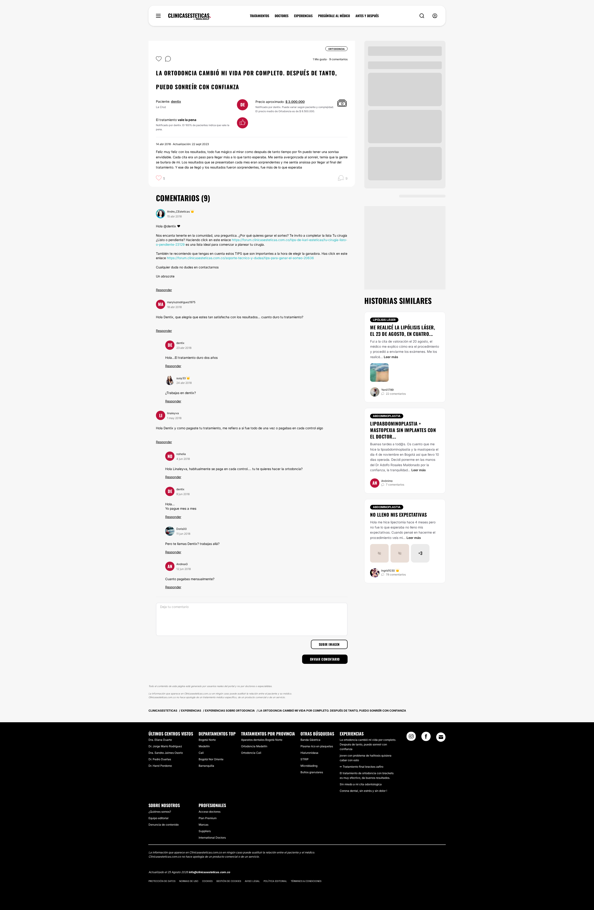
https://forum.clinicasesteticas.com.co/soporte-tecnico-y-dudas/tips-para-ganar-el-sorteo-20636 (240, 258)
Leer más (391, 357)
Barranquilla (206, 765)
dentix (176, 101)
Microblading (308, 765)
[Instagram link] (411, 737)
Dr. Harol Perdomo (160, 765)
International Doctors (212, 837)
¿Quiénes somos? (159, 811)
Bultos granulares (311, 772)
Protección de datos (161, 881)
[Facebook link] (426, 737)
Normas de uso (188, 881)
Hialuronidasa (309, 752)
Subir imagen (329, 644)
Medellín (204, 746)
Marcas (203, 824)
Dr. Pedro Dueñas (159, 759)
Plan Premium (207, 818)
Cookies (207, 881)
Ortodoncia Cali (251, 752)
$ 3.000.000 (295, 102)
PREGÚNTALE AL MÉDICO (334, 15)
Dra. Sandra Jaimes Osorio (165, 752)
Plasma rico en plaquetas (316, 746)
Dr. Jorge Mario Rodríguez (165, 746)
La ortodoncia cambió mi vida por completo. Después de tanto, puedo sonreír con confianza (368, 744)
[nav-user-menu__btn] (435, 16)
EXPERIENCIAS (303, 15)
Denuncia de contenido (163, 824)
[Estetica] (189, 16)
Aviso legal (252, 881)
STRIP (304, 759)
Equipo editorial (158, 818)
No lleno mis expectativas (398, 514)
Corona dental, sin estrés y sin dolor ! (363, 790)
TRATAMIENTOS (259, 15)
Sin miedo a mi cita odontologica (361, 784)
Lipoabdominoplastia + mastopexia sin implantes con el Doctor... (403, 430)
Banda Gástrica (310, 739)
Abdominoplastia (386, 416)
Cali (201, 752)
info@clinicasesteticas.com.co (209, 872)
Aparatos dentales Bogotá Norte (261, 739)
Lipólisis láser (384, 319)
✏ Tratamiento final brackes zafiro (361, 766)
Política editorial (275, 881)
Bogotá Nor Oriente (211, 759)
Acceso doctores (209, 811)
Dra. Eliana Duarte (160, 739)
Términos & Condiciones (306, 881)
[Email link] (441, 737)
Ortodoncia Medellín (254, 746)
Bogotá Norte (207, 739)
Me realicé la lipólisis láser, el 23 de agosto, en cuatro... (402, 330)
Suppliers (205, 831)
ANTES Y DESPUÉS (367, 15)
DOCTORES (281, 15)
